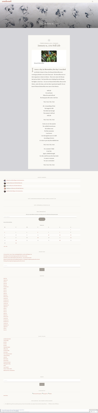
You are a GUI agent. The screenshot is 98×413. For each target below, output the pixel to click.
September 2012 (6, 305)
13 (48, 235)
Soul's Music (6, 352)
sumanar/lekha (6, 340)
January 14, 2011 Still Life (49, 45)
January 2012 (6, 318)
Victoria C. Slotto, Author (8, 368)
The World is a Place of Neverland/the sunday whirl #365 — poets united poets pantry (17, 257)
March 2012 (5, 314)
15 (70, 235)
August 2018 (6, 280)
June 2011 (5, 329)
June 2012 (5, 309)
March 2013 (5, 295)
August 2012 (6, 306)
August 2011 (5, 326)
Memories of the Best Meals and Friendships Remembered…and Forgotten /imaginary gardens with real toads (22, 259)
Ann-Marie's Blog (6, 350)
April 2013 (5, 293)
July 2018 (5, 281)
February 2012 (6, 316)
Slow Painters (6, 358)
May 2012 (5, 311)
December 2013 (6, 286)
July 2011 (5, 328)
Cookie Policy (17, 410)
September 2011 (6, 324)
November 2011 (6, 321)
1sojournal (5, 357)
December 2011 (6, 320)
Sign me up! (42, 219)
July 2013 (5, 288)
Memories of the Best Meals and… (16, 183)
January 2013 (6, 298)
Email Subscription (41, 211)
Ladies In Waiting (6, 355)
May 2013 (5, 291)
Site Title (5, 342)
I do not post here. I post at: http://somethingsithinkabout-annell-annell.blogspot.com (18, 254)
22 (70, 237)
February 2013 (6, 296)
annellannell (6, 1)
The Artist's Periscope (7, 362)
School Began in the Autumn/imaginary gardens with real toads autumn (15, 255)
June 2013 (5, 290)
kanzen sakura (6, 360)
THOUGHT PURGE (7, 347)
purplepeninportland (7, 338)
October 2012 (6, 303)
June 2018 (5, 283)
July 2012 (5, 308)
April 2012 (5, 313)
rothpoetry (8, 180)
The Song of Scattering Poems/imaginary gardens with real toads (14, 260)
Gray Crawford (6, 367)
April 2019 (5, 278)
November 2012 (6, 301)
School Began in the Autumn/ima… (18, 180)
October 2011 (6, 323)
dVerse (5, 365)
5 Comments (55, 43)
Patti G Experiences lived (8, 353)
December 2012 (6, 300)
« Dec (4, 246)
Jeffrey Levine (6, 348)
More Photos (6, 395)
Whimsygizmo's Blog (7, 363)
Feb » (7, 246)
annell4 (7, 183)
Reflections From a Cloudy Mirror (9, 370)
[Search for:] (92, 1)
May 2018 (5, 285)
